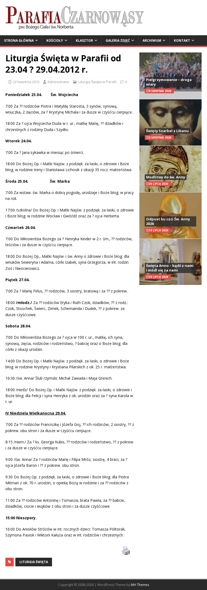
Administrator (58, 81)
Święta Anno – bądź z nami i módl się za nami (170, 268)
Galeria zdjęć (118, 40)
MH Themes (140, 584)
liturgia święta (33, 562)
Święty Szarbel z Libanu (167, 130)
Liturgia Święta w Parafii (97, 81)
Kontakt (182, 40)
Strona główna (19, 40)
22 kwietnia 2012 (26, 81)
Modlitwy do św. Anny (165, 177)
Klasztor (84, 40)
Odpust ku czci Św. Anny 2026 (168, 221)
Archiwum (152, 40)
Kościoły (54, 40)
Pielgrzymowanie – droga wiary (169, 82)
